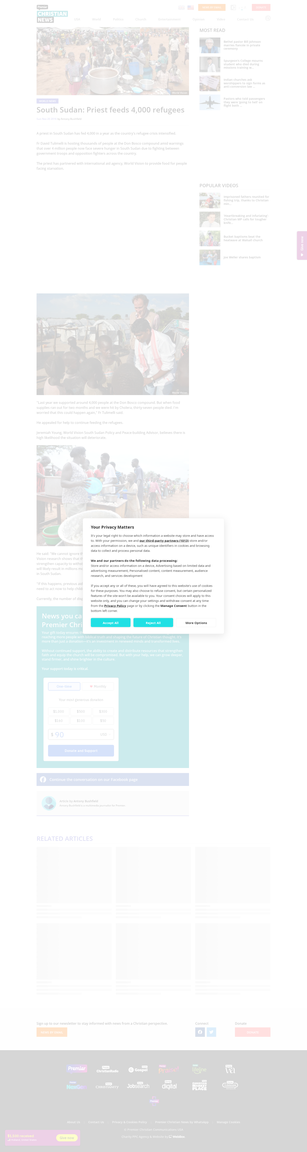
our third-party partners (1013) (164, 540)
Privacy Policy (115, 606)
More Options (196, 622)
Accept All (111, 622)
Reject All (153, 622)
